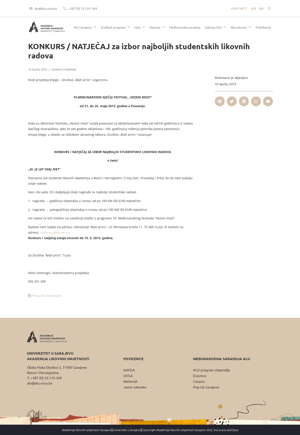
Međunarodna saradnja (184, 27)
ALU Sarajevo (83, 27)
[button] (269, 8)
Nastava (154, 27)
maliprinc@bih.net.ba (55, 232)
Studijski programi (113, 27)
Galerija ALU (213, 27)
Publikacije (263, 27)
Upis (137, 27)
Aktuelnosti (239, 27)
